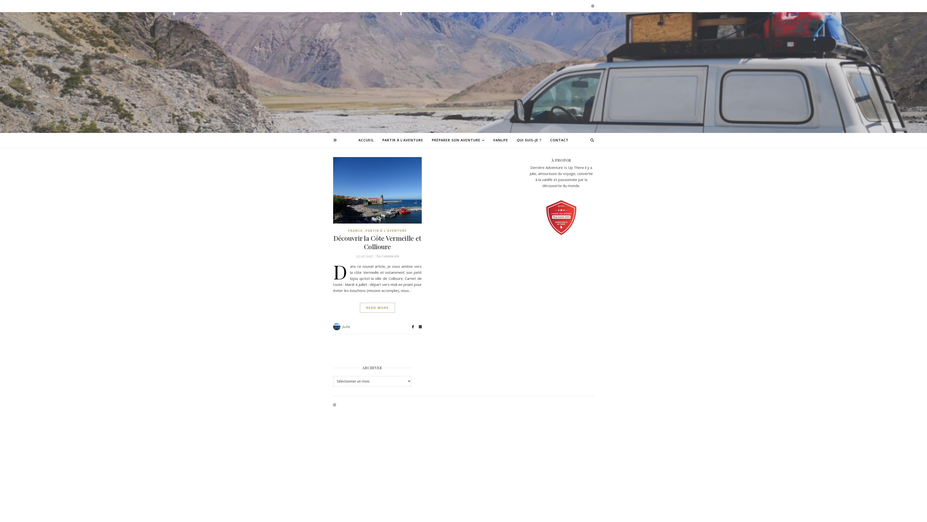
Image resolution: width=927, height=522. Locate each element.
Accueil (366, 140)
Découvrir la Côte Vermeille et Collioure (377, 242)
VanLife (500, 140)
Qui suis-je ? (529, 140)
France (355, 231)
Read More (377, 307)
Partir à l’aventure (402, 140)
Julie (346, 326)
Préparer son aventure (456, 140)
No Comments (387, 256)
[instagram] (592, 6)
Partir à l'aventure (386, 231)
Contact (559, 140)
